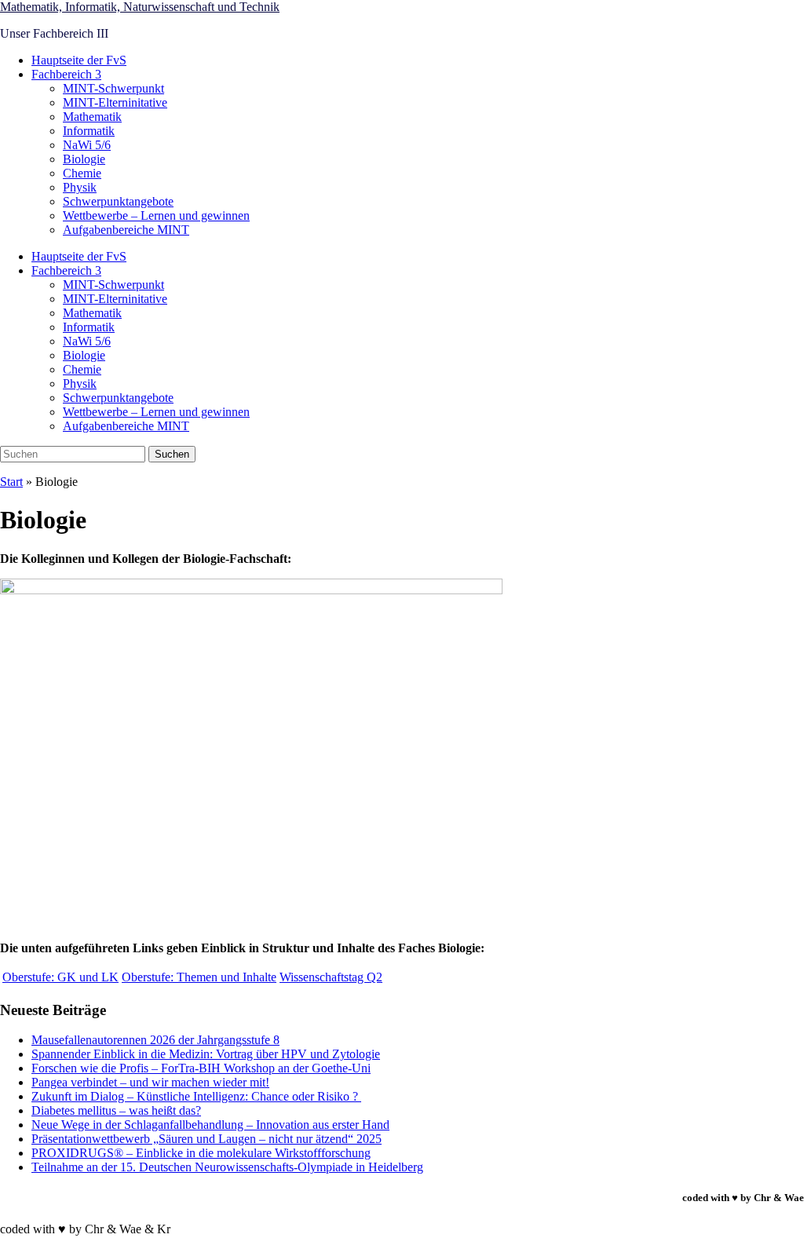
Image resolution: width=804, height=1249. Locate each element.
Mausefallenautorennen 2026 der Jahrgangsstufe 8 (155, 1039)
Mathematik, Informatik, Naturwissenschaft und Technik (140, 6)
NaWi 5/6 (87, 145)
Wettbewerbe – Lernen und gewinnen (156, 215)
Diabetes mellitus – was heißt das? (116, 1110)
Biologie (84, 159)
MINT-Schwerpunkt (113, 88)
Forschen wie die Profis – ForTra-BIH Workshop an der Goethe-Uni (201, 1068)
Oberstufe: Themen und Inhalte (199, 977)
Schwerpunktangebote (118, 201)
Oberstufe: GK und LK (60, 977)
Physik (80, 187)
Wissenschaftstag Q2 (331, 977)
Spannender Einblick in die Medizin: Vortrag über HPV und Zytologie (205, 1054)
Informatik (89, 130)
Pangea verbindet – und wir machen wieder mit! (150, 1082)
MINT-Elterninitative (115, 102)
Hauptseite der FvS (78, 60)
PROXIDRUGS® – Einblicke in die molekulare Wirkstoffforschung (201, 1153)
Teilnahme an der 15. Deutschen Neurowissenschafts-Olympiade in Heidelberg (227, 1167)
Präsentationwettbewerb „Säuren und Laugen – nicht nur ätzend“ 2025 (206, 1138)
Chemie (82, 173)
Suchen (172, 454)
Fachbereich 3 (66, 74)
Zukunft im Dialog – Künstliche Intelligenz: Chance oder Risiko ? (196, 1096)
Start (11, 481)
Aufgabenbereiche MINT (126, 229)
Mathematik (92, 116)
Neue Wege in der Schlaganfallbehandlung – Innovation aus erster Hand (210, 1124)
